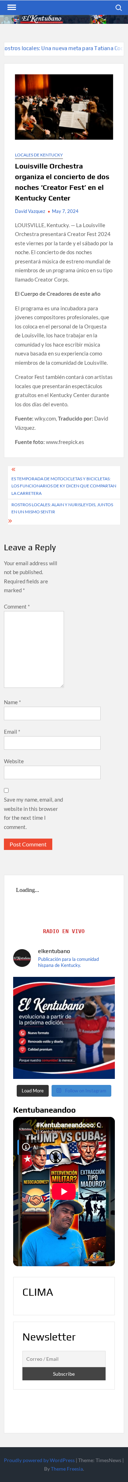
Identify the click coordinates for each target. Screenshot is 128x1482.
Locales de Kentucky (39, 154)
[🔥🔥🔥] (64, 1028)
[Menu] (11, 7)
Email (12, 731)
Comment (17, 606)
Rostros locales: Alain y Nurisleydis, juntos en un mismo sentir (62, 508)
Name (12, 702)
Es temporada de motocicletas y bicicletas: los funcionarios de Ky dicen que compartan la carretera (63, 486)
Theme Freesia (67, 1469)
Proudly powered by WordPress (39, 1460)
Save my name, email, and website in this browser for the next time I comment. (33, 813)
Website (14, 761)
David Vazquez (30, 211)
